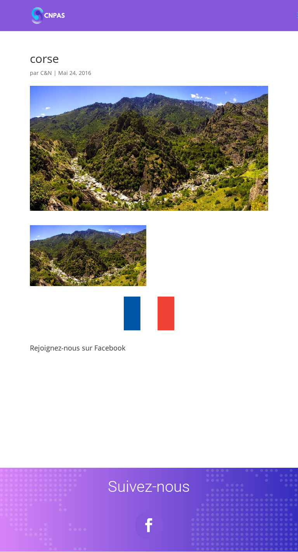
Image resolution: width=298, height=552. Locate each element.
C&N (46, 72)
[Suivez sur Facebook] (149, 525)
